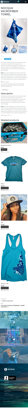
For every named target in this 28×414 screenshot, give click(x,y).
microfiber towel (9, 85)
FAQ (5, 386)
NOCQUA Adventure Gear (6, 86)
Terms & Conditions (21, 402)
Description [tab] (5, 89)
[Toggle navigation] (25, 1)
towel (20, 85)
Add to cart (7, 58)
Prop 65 (6, 388)
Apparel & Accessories (17, 83)
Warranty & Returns (9, 395)
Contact (6, 393)
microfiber (3, 85)
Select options (4, 188)
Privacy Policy (14, 402)
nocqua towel (15, 85)
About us (6, 384)
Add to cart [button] (4, 149)
